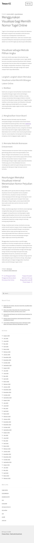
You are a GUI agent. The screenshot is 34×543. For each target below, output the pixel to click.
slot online (4, 510)
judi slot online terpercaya (10, 270)
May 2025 (6, 376)
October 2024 (7, 395)
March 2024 (6, 413)
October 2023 (7, 427)
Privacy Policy (5, 534)
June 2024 (6, 405)
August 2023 (7, 432)
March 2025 (6, 381)
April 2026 (6, 346)
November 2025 (7, 360)
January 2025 (7, 387)
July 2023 (6, 435)
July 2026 (6, 338)
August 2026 (7, 335)
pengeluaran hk (5, 497)
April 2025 (6, 379)
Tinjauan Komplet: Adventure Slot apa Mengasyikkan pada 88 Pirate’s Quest (26, 279)
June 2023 (6, 438)
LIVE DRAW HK (5, 493)
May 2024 (6, 408)
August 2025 (7, 368)
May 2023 (6, 440)
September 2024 (7, 397)
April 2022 (6, 473)
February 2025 (7, 384)
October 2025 (7, 362)
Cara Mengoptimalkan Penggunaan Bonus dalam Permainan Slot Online (9, 278)
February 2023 (7, 448)
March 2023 (6, 446)
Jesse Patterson (19, 14)
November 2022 (7, 457)
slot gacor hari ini (6, 507)
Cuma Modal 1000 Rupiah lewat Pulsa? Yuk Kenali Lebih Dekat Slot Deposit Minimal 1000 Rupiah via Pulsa (17, 323)
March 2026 (6, 349)
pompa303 (4, 503)
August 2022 (7, 465)
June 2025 (6, 373)
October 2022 (7, 459)
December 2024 (7, 389)
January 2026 (7, 354)
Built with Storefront (16, 534)
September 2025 (7, 365)
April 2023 (6, 443)
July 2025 (6, 370)
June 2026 (6, 341)
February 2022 (7, 478)
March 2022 (6, 475)
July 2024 (6, 403)
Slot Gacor (9, 269)
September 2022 (7, 462)
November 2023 (7, 424)
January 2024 (7, 419)
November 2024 (7, 392)
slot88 (3, 517)
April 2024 (6, 411)
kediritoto (28, 123)
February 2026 (7, 352)
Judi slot (4, 520)
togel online (5, 490)
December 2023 (7, 422)
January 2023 (7, 451)
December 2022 (7, 454)
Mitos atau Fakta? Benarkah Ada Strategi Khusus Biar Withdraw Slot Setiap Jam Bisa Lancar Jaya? (17, 310)
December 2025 (7, 357)
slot (3, 500)
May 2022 (6, 470)
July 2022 (6, 467)
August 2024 (7, 400)
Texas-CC (6, 3)
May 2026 (6, 344)
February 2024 (7, 416)
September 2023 (7, 430)
